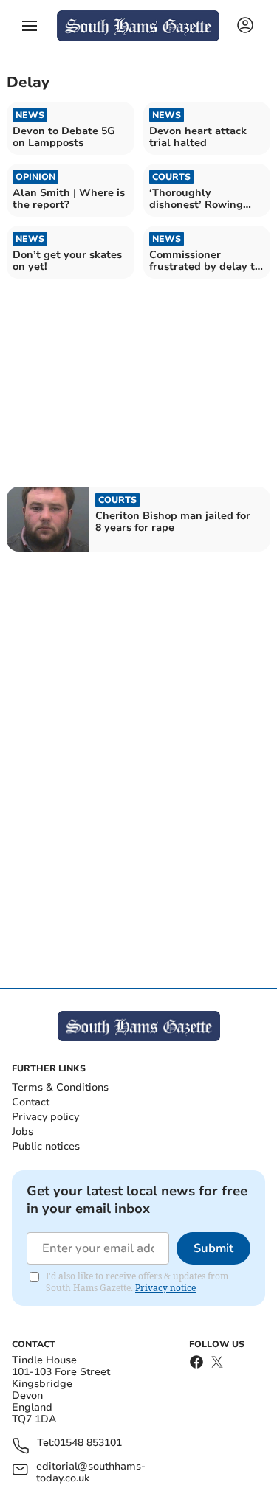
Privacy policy (45, 1117)
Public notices (46, 1146)
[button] (29, 26)
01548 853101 (88, 1443)
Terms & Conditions (60, 1087)
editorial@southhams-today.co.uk (91, 1472)
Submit (213, 1248)
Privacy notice (165, 1287)
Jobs (22, 1131)
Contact (30, 1102)
